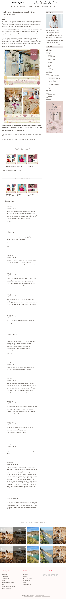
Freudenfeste (48, 53)
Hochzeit (47, 74)
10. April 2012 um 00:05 (12, 464)
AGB (3, 584)
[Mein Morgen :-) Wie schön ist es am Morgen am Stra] (46, 535)
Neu (12, 6)
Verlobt (49, 87)
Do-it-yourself (48, 52)
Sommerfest (50, 69)
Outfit (47, 91)
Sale (54, 6)
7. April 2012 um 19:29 (12, 317)
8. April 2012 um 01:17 (12, 364)
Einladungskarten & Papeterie (54, 78)
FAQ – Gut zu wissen (27, 578)
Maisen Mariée (35, 21)
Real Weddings (50, 85)
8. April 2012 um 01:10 (12, 334)
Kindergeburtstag (51, 59)
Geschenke (37, 6)
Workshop (16, 6)
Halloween (50, 58)
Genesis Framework (38, 596)
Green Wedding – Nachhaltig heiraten (55, 80)
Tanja (8, 231)
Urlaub (47, 97)
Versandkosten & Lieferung (8, 582)
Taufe (49, 71)
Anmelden (48, 596)
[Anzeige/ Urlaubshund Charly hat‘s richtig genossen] (6, 535)
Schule (49, 66)
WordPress (44, 596)
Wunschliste (36, 3)
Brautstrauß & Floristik (52, 77)
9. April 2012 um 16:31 (12, 446)
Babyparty (50, 55)
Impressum (4, 574)
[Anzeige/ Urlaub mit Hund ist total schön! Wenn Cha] (59, 535)
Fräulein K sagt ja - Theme (28, 596)
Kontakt (49, 3)
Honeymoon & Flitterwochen (53, 84)
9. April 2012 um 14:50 (12, 403)
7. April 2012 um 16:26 (12, 275)
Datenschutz (5, 576)
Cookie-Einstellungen (27, 584)
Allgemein (3, 19)
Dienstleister (15, 170)
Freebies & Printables (52, 94)
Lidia (8, 362)
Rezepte (49, 65)
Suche (41, 3)
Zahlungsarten (5, 578)
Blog (51, 6)
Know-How (50, 96)
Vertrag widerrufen (6, 588)
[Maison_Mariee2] (22, 105)
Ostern (49, 63)
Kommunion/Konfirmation (53, 60)
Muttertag (50, 62)
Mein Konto (53, 3)
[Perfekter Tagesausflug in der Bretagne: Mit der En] (33, 535)
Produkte (30, 6)
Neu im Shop (48, 88)
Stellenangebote (26, 580)
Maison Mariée (19, 125)
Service (47, 93)
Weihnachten (48, 99)
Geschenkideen (49, 72)
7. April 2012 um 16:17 (12, 257)
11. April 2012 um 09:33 (12, 498)
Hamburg (19, 170)
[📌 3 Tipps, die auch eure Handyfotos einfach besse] (19, 535)
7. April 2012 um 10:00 (12, 208)
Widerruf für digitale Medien (8, 586)
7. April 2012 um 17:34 (12, 296)
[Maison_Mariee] (22, 67)
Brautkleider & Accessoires (53, 75)
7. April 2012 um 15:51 (12, 232)
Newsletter (45, 3)
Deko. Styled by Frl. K (50, 50)
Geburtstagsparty (51, 56)
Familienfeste (45, 6)
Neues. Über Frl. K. (49, 90)
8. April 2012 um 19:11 (12, 380)
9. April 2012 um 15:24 (12, 424)
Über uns (25, 576)
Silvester (49, 68)
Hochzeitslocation (51, 82)
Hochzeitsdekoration (52, 81)
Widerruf (4, 580)
